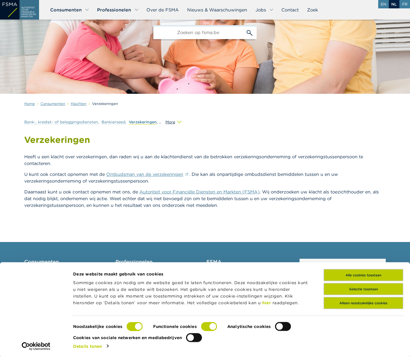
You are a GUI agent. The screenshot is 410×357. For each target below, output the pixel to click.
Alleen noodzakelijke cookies (363, 303)
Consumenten (66, 10)
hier (267, 302)
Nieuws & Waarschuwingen (217, 10)
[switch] (209, 326)
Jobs (260, 10)
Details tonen (87, 346)
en (383, 4)
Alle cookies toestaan (363, 275)
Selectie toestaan (363, 289)
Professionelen (114, 10)
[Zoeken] (250, 32)
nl (394, 4)
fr (404, 4)
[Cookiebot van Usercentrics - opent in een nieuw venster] (36, 346)
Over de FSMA (162, 10)
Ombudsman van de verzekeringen (144, 174)
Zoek (312, 10)
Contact (290, 10)
